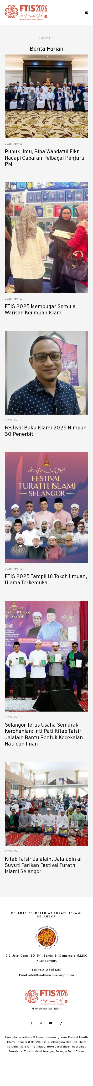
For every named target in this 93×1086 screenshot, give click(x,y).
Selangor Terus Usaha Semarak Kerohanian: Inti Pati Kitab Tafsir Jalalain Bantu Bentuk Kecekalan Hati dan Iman (44, 734)
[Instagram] (41, 1023)
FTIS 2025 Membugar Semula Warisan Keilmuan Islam (40, 310)
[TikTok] (61, 1023)
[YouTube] (51, 1023)
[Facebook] (31, 1023)
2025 (8, 144)
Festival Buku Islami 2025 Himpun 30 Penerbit (46, 431)
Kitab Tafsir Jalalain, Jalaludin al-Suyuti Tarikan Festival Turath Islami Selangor (44, 865)
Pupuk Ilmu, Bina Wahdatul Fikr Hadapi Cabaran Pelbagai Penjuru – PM (46, 158)
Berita (18, 144)
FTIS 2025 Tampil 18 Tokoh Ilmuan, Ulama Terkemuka (46, 580)
